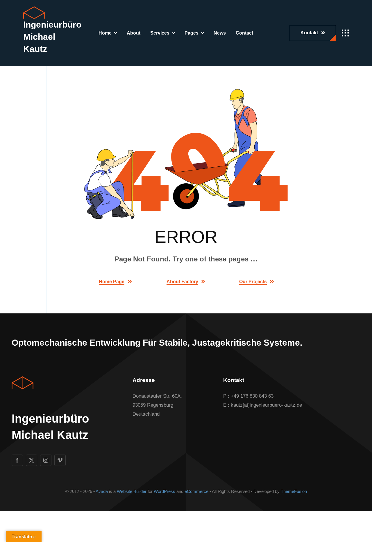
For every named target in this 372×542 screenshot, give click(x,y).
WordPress (164, 491)
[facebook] (17, 460)
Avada (102, 491)
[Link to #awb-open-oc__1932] (345, 33)
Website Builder (131, 491)
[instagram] (45, 460)
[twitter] (31, 460)
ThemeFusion (294, 491)
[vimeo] (60, 460)
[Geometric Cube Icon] (34, 9)
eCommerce (196, 491)
